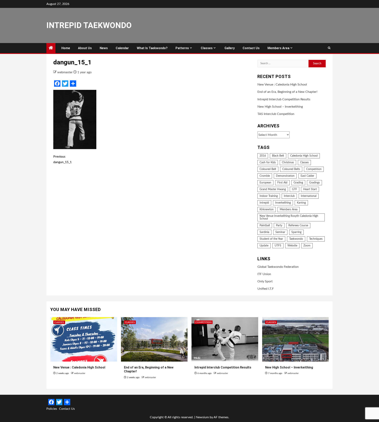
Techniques (316, 239)
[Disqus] (152, 225)
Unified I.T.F (265, 288)
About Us (85, 48)
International (308, 196)
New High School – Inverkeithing (280, 106)
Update (264, 245)
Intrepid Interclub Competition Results (283, 99)
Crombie (265, 176)
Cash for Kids (268, 162)
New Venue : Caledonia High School (282, 84)
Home (65, 48)
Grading (298, 182)
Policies (51, 408)
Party (279, 225)
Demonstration (285, 176)
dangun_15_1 (62, 159)
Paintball (265, 225)
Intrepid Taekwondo (89, 25)
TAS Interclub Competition (275, 114)
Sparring (296, 232)
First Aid (282, 182)
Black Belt (278, 155)
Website (292, 245)
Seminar (280, 232)
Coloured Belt (268, 169)
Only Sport (265, 281)
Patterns (182, 48)
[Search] (329, 48)
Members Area (278, 48)
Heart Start (310, 189)
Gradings (314, 182)
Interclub (289, 196)
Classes (207, 48)
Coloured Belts (291, 169)
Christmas (288, 162)
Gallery (229, 48)
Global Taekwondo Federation (278, 266)
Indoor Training (269, 196)
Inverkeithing (283, 202)
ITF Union (264, 274)
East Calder (307, 176)
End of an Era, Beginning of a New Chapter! (287, 91)
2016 (263, 155)
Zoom (307, 245)
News (104, 48)
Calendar (122, 48)
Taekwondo (296, 239)
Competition (314, 169)
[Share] (73, 83)
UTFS (278, 245)
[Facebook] (57, 83)
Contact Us (251, 48)
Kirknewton (267, 209)
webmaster (65, 72)
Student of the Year (271, 239)
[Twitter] (65, 83)
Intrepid (264, 202)
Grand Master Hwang (273, 189)
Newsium (202, 417)
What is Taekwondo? (152, 48)
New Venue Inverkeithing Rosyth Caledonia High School (289, 217)
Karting (301, 202)
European (265, 182)
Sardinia (264, 232)
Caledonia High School (304, 155)
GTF (294, 189)
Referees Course (298, 225)
